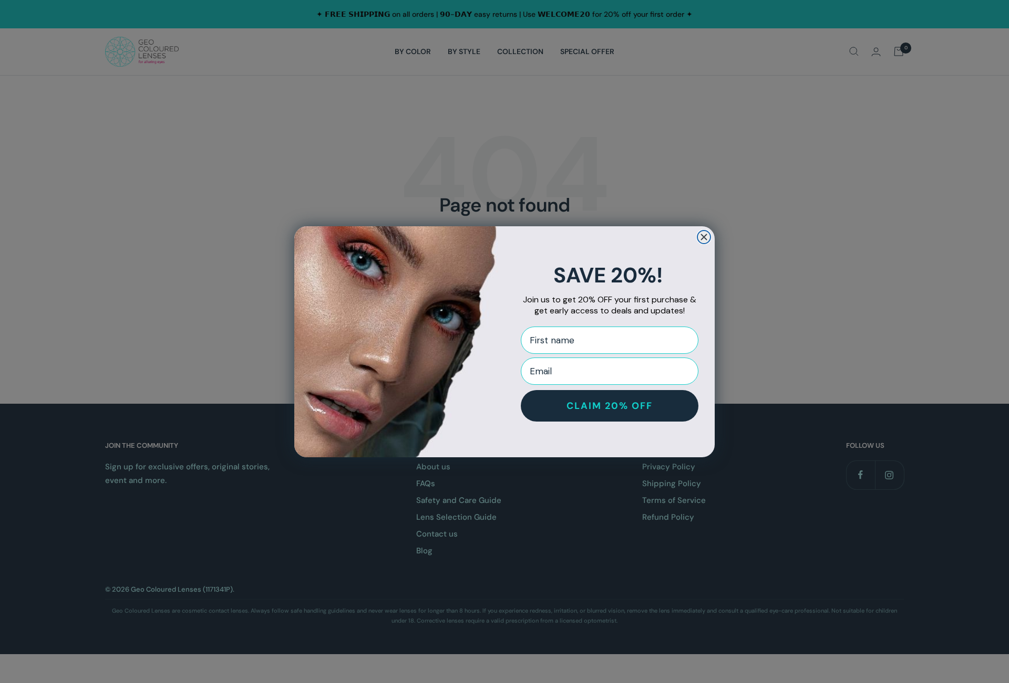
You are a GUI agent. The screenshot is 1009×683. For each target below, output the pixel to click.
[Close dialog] (704, 237)
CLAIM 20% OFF (610, 406)
